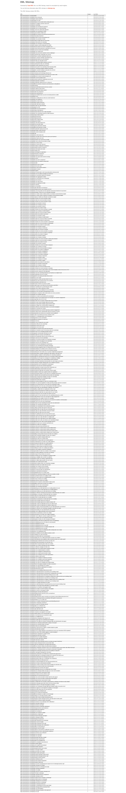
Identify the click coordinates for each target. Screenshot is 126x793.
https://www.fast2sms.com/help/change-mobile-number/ (31, 114)
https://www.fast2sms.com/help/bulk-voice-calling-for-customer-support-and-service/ (38, 515)
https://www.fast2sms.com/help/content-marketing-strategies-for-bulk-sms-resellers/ (37, 435)
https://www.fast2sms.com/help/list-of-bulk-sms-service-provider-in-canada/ (36, 209)
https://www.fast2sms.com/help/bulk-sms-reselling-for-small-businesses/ (35, 551)
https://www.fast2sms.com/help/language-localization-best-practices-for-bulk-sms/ (37, 540)
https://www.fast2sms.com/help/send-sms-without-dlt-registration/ (34, 692)
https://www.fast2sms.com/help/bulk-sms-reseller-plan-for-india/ (33, 461)
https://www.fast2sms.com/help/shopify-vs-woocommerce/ (32, 726)
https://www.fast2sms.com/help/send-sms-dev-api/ (30, 165)
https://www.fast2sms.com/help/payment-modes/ (30, 121)
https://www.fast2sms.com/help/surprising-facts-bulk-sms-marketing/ (34, 63)
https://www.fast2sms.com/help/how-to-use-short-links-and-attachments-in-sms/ (37, 291)
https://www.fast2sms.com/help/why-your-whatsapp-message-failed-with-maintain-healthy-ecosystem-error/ (42, 686)
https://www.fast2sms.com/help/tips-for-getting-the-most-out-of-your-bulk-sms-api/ (37, 413)
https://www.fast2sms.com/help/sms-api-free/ (29, 184)
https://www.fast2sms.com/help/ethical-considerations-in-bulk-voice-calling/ (36, 512)
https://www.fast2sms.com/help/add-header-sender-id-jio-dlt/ (32, 130)
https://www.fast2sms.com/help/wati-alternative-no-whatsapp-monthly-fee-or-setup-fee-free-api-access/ (42, 655)
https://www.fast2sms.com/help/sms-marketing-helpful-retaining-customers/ (36, 62)
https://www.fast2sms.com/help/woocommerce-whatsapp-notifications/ (35, 706)
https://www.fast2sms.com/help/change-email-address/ (31, 110)
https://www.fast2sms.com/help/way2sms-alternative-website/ (33, 125)
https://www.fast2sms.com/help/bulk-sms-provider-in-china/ (32, 215)
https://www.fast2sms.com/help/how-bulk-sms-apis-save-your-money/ (35, 412)
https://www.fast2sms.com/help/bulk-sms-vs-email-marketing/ (33, 28)
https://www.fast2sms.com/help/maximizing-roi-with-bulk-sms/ (33, 282)
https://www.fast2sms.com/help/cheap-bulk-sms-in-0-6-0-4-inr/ (33, 299)
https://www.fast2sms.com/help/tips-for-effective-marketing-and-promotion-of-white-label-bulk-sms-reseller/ (42, 492)
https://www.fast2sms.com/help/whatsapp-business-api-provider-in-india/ (35, 680)
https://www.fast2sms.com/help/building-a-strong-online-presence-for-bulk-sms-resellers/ (38, 433)
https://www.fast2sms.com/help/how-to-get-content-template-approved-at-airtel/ (36, 302)
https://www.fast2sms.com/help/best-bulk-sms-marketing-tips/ (33, 625)
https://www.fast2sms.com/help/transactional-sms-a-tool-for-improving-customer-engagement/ (40, 309)
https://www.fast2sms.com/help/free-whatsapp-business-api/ (33, 607)
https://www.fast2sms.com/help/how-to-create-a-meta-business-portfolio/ (35, 663)
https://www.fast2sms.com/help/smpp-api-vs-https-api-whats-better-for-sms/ (36, 279)
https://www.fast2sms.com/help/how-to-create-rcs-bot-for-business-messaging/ (36, 588)
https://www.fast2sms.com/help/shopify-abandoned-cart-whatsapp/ (34, 720)
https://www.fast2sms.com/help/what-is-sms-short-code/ (32, 327)
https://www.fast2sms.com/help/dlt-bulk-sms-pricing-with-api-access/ (34, 675)
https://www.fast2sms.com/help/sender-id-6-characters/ (32, 91)
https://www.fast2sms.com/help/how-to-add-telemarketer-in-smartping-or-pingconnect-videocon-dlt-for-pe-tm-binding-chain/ (46, 576)
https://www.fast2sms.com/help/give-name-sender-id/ (31, 18)
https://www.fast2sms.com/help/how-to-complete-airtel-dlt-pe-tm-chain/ (35, 582)
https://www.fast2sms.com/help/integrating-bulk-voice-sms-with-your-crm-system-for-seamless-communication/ (43, 399)
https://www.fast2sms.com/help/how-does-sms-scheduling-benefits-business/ (36, 331)
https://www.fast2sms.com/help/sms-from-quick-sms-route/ (32, 148)
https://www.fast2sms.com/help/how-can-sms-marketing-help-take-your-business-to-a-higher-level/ (41, 272)
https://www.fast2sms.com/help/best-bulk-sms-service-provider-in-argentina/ (36, 232)
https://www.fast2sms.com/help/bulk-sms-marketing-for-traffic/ (33, 31)
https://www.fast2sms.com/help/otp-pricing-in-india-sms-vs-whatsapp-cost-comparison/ (38, 658)
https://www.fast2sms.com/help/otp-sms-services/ (30, 179)
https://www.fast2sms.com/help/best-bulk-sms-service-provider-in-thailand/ (36, 240)
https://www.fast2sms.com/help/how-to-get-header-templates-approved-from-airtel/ (37, 303)
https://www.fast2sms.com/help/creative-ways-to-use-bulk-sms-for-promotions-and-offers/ (39, 285)
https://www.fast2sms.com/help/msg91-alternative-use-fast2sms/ (33, 187)
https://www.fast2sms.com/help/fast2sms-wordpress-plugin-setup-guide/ (35, 700)
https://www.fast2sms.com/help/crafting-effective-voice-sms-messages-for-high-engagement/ (39, 396)
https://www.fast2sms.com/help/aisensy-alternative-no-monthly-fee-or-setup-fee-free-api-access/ (40, 653)
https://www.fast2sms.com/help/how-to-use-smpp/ (30, 277)
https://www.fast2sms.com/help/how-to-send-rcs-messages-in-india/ (34, 590)
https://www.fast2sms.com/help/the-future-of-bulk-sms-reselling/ (33, 478)
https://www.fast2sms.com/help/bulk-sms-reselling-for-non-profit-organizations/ (36, 554)
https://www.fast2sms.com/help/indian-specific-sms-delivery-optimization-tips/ (36, 458)
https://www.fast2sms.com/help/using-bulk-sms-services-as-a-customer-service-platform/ (39, 313)
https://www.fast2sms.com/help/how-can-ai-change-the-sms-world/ (34, 322)
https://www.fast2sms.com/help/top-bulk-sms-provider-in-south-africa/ (34, 261)
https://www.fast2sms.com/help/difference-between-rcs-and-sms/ (34, 319)
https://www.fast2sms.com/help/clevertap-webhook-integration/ (33, 760)
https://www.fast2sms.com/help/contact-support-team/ (31, 119)
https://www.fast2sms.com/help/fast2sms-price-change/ (32, 164)
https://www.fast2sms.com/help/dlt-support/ (29, 170)
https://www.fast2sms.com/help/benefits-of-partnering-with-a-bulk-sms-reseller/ (36, 543)
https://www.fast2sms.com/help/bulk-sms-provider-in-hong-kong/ (33, 263)
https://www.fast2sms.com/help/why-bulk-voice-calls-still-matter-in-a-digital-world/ (37, 416)
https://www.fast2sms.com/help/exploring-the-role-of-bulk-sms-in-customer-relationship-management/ (41, 351)
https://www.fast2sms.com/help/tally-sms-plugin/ (30, 769)
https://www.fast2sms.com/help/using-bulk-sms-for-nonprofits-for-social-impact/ (36, 364)
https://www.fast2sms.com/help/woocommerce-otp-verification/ (33, 732)
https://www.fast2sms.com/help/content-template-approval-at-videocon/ (35, 500)
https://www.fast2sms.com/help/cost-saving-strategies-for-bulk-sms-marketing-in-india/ (38, 381)
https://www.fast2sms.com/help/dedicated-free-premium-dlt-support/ (34, 667)
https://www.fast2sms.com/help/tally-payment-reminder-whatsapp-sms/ (35, 771)
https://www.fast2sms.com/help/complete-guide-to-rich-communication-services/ (37, 613)
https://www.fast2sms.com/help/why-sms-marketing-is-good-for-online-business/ (37, 113)
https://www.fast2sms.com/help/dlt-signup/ (29, 85)
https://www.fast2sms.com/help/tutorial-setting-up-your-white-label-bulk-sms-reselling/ (38, 491)
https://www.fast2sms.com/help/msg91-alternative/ (30, 594)
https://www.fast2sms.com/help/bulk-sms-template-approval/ (33, 294)
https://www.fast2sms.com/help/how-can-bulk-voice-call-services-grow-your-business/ (38, 136)
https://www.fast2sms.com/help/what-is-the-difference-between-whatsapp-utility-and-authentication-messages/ (43, 621)
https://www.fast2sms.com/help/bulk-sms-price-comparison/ (32, 159)
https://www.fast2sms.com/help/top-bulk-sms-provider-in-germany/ (34, 213)
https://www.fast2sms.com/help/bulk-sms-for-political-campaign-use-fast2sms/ (36, 173)
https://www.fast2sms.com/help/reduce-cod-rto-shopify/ (31, 721)
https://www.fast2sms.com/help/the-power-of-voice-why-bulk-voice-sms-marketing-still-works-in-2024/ (41, 395)
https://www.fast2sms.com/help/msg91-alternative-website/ (32, 104)
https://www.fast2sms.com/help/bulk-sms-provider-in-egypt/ (32, 260)
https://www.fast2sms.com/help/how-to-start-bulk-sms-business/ (33, 471)
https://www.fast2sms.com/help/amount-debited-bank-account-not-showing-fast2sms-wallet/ (39, 94)
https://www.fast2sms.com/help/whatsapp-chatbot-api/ (31, 762)
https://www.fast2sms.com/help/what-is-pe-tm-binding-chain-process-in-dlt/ (36, 570)
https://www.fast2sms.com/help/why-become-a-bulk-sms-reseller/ (34, 480)
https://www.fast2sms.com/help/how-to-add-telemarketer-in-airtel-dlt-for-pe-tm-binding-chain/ (39, 580)
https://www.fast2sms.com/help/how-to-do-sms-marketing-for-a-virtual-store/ (36, 344)
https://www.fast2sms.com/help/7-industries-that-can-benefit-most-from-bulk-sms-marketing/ (39, 375)
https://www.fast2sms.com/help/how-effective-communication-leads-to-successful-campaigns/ (39, 306)
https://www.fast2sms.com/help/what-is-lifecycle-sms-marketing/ (33, 323)
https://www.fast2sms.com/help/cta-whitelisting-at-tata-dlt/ (32, 523)
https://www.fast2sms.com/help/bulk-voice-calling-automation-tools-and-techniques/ (37, 511)
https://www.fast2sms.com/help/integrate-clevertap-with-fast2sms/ (34, 591)
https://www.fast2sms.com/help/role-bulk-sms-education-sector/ (33, 60)
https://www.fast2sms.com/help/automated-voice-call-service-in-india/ (34, 139)
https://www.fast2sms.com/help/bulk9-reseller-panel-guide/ (32, 752)
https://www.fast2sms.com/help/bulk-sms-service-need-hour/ (33, 71)
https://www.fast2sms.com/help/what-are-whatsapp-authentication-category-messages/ (38, 622)
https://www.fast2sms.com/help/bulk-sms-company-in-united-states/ (34, 217)
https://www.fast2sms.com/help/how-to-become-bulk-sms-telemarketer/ (35, 469)
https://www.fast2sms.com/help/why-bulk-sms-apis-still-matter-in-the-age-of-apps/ (37, 410)
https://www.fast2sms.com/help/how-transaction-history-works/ (33, 90)
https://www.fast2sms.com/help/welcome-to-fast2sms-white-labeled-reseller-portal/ (37, 481)
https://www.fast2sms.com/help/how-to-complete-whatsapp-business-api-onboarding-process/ (40, 601)
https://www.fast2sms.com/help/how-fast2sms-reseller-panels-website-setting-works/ (38, 429)
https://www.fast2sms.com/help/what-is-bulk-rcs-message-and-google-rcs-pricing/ (37, 684)
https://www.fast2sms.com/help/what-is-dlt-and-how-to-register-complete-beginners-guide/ (39, 627)
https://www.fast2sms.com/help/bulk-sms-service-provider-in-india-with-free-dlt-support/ (38, 678)
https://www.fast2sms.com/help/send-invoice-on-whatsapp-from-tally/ (34, 766)
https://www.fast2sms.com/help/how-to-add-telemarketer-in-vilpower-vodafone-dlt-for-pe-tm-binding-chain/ (42, 579)
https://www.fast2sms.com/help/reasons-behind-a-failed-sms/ (33, 32)
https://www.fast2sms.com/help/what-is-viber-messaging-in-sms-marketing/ (36, 340)
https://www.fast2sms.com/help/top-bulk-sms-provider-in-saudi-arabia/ (35, 224)
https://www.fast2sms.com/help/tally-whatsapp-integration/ (32, 768)
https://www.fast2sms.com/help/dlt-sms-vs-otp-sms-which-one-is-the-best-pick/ (37, 666)
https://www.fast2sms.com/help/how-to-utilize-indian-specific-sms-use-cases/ (36, 460)
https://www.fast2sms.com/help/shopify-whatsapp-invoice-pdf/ (33, 723)
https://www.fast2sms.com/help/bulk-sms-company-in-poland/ (33, 237)
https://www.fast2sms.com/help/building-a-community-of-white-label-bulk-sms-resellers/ (38, 494)
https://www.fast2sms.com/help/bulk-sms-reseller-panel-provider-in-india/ (35, 553)
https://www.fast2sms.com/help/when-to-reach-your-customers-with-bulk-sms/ (36, 423)
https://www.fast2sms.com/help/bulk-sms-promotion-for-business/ (34, 26)
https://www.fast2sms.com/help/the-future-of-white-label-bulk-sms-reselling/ (36, 497)
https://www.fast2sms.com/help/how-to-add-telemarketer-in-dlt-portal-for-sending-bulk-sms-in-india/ (41, 573)
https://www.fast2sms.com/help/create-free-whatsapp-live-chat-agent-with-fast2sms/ (38, 644)
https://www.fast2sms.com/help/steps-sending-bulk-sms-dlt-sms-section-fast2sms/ (37, 97)
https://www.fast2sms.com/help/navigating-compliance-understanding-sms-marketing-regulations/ (40, 354)
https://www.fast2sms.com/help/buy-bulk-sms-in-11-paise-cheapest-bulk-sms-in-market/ (38, 300)
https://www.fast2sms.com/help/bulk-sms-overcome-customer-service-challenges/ (37, 52)
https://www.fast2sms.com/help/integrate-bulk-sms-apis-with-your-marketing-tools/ (37, 409)
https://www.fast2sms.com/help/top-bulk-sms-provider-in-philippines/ (34, 249)
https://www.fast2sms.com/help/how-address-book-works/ (32, 88)
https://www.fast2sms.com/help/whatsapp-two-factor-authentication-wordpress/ (36, 731)
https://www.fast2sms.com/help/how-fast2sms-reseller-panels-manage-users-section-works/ (39, 432)
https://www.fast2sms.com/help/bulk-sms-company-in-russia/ (33, 204)
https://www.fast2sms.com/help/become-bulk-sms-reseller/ (32, 751)
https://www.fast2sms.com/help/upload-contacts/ (30, 169)
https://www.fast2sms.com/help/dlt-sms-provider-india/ (31, 124)
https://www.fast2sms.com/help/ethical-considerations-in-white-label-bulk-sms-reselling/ (38, 498)
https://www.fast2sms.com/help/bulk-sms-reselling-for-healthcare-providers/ (36, 557)
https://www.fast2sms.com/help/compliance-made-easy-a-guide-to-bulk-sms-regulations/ (38, 371)
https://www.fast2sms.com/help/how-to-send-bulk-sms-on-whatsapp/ (34, 178)
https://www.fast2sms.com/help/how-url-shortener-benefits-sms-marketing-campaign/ (38, 339)
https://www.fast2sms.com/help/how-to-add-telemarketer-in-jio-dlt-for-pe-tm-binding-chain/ (39, 577)
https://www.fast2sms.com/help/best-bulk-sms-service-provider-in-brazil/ (35, 200)
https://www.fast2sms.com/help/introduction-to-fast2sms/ (32, 153)
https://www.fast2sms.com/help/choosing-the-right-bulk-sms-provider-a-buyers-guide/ (38, 370)
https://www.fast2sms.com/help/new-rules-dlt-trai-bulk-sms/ (32, 122)
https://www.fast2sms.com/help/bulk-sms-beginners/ (31, 99)
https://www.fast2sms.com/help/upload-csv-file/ (30, 107)
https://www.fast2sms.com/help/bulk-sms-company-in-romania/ (33, 258)
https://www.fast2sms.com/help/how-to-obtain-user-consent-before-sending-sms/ (37, 305)
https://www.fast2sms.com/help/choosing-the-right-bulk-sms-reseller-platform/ (36, 443)
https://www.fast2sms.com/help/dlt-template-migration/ (31, 746)
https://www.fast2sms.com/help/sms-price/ (29, 158)
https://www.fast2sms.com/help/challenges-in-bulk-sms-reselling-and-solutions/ (36, 447)
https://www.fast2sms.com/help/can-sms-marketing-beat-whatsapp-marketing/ (36, 345)
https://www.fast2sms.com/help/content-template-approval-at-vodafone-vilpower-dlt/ (37, 501)
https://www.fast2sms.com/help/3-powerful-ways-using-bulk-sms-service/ (35, 54)
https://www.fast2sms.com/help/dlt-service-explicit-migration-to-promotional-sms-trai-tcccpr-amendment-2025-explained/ (45, 630)
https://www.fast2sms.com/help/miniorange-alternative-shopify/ (33, 737)
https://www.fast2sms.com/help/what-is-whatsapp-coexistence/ (33, 602)
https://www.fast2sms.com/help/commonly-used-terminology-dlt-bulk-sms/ (35, 73)
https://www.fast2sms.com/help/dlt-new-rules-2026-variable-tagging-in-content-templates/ (38, 632)
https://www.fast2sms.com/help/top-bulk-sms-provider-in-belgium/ (34, 234)
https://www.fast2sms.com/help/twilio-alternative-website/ (32, 639)
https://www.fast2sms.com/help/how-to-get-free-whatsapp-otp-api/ (34, 604)
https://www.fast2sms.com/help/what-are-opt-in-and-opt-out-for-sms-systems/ (36, 280)
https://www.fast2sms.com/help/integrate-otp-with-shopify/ (32, 728)
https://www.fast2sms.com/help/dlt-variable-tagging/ (31, 743)
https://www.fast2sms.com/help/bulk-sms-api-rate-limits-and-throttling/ (34, 560)
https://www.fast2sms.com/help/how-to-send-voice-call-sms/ (33, 144)
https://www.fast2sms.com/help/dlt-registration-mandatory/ (32, 80)
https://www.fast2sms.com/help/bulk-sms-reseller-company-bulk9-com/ (35, 436)
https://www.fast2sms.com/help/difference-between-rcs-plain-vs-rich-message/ (36, 693)
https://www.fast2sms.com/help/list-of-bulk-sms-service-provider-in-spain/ (35, 201)
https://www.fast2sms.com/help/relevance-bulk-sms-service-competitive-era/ (36, 46)
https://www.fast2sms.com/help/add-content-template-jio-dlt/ (32, 131)
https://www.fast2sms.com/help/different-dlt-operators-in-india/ (33, 127)
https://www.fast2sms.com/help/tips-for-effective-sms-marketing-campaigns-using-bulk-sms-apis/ (40, 508)
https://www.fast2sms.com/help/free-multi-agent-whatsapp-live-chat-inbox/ (35, 652)
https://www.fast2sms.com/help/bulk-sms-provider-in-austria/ (33, 243)
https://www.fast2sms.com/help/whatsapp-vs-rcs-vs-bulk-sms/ (33, 599)
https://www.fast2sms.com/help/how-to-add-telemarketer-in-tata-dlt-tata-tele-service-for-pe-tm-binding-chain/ (42, 584)
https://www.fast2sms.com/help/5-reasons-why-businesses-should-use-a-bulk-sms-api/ (38, 390)
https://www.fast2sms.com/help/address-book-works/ (31, 100)
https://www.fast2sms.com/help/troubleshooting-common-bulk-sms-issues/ (35, 368)
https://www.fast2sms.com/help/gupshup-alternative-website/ (33, 635)
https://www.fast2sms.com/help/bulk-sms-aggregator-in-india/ (33, 176)
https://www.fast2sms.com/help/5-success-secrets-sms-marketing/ (34, 49)
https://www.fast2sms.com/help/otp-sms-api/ (29, 791)
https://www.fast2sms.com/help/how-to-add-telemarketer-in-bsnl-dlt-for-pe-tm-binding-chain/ (39, 571)
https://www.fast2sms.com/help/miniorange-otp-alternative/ (32, 738)
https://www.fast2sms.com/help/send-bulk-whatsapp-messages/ (33, 715)
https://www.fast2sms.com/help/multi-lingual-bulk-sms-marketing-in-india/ (35, 378)
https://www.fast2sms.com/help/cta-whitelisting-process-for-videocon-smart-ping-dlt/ (37, 522)
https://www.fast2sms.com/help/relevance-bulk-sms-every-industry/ (34, 59)
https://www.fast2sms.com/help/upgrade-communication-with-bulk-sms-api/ (36, 333)
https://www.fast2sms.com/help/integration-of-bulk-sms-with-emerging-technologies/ (37, 519)
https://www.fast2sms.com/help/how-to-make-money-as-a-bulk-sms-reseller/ (36, 446)
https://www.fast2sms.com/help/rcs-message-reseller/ (31, 749)
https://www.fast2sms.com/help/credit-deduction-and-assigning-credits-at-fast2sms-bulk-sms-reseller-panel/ (42, 539)
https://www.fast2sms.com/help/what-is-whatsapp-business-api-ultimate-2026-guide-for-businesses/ (41, 597)
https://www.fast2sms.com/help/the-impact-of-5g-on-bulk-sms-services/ (35, 453)
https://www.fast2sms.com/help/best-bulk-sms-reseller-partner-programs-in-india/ (37, 548)
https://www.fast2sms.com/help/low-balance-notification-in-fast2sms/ (34, 145)
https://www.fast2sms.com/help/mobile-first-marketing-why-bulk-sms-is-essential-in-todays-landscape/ (41, 356)
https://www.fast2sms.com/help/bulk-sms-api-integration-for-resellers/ (34, 565)
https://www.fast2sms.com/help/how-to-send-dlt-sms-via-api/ (33, 308)
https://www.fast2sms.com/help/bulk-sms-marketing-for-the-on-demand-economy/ (37, 405)
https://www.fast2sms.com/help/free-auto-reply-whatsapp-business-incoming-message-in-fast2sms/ (41, 641)
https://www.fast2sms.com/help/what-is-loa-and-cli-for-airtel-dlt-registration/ (36, 365)
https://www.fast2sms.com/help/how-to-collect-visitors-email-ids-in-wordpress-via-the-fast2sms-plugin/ (41, 195)
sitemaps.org (51, 8)
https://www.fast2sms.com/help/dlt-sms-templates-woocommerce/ (34, 742)
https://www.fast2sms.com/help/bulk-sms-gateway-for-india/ (32, 182)
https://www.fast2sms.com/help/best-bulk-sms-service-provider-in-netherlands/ (36, 223)
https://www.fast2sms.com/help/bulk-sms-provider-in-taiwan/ (33, 235)
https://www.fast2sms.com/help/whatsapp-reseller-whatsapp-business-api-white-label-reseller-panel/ (41, 698)
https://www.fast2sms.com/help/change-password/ (30, 117)
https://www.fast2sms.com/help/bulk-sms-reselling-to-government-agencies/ (36, 559)
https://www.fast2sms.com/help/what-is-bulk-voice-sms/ (32, 138)
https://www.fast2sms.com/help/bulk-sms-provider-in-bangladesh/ (34, 251)
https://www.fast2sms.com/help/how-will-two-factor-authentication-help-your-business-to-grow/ (40, 311)
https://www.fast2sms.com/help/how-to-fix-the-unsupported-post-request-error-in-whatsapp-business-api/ (42, 763)
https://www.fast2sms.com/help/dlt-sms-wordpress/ (31, 711)
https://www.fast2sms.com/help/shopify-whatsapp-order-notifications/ (34, 724)
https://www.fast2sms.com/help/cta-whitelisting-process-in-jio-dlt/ (33, 528)
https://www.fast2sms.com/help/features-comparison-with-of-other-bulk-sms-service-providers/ (40, 292)
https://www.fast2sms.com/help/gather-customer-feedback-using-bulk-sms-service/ (37, 69)
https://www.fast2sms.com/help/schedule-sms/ (30, 150)
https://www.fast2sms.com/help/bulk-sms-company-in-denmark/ (33, 255)
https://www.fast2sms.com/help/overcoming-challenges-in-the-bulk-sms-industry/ (37, 452)
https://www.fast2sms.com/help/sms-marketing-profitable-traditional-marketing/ (36, 68)
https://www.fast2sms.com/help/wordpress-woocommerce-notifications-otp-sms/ (37, 729)
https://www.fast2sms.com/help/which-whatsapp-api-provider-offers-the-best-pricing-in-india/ (39, 683)
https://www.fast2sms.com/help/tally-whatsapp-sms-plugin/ (32, 765)
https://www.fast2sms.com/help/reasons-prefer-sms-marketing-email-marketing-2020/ (38, 66)
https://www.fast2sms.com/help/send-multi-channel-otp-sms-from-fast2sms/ (36, 689)
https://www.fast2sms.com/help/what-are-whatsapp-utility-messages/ (34, 624)
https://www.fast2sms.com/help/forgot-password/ (30, 116)
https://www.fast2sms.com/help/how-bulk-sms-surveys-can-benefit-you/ (35, 334)
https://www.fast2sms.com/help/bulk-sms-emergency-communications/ (35, 43)
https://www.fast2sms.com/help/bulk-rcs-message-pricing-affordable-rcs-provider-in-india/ (39, 585)
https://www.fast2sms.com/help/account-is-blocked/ (31, 17)
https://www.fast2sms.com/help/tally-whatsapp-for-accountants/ (33, 780)
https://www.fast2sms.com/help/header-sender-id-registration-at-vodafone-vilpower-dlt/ (38, 505)
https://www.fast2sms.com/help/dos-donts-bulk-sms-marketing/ (33, 42)
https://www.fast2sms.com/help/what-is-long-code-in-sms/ (32, 325)
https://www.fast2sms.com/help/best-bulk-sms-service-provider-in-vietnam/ (36, 248)
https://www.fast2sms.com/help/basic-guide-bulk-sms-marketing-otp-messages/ (37, 619)
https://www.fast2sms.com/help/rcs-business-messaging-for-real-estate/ (35, 611)
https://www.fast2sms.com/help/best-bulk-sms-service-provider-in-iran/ (35, 266)
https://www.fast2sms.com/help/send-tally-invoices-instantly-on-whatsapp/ (35, 777)
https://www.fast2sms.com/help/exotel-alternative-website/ (32, 628)
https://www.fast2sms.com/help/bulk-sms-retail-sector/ (31, 51)
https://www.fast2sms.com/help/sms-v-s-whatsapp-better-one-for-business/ (36, 316)
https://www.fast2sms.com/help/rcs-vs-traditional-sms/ (31, 616)
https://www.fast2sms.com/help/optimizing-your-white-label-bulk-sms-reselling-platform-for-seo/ (40, 488)
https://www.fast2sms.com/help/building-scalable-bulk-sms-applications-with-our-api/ (37, 388)
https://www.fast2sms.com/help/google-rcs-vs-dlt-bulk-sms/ (32, 605)
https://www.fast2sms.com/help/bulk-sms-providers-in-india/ (32, 38)
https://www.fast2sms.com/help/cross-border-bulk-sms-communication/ (35, 536)
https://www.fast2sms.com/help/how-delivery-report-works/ (32, 556)
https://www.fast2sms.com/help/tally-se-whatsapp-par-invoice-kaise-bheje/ (35, 785)
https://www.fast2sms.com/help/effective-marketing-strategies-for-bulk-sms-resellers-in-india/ (39, 474)
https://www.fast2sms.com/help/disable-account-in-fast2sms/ (33, 108)
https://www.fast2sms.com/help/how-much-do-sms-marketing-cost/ (34, 342)
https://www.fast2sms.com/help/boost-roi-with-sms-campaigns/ (33, 424)
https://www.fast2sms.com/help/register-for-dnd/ (30, 20)
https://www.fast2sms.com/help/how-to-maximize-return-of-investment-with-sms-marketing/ (39, 330)
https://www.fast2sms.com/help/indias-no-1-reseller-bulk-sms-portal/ (34, 467)
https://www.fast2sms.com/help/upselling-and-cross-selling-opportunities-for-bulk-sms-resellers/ (40, 537)
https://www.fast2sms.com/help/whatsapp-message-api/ (32, 718)
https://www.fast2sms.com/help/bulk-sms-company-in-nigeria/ (33, 265)
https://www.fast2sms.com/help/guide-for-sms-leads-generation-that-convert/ (36, 275)
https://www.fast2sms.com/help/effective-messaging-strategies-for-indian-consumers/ (38, 563)
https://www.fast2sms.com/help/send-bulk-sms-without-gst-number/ (34, 610)
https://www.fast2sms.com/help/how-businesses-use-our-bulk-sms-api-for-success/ (37, 393)
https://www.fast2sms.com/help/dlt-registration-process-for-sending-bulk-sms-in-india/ (38, 669)
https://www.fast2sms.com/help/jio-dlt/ (28, 133)
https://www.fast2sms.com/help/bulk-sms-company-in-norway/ (33, 246)
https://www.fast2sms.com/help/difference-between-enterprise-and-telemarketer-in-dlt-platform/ (40, 83)
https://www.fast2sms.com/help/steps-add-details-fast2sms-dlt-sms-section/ (36, 86)
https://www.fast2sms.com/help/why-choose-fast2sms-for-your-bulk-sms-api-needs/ (38, 415)
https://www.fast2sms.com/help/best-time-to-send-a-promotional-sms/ (34, 37)
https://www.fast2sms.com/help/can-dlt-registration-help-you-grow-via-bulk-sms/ (37, 336)
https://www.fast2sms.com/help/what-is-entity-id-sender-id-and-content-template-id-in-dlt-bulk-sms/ (40, 664)
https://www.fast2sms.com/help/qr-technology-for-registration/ (33, 152)
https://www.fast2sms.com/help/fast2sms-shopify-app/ (31, 714)
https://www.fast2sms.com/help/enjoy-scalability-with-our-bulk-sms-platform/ (36, 457)
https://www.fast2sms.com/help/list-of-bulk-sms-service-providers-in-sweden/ (36, 230)
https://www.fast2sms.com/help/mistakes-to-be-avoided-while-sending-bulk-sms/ (37, 21)
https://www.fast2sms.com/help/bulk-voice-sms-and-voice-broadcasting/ (35, 401)
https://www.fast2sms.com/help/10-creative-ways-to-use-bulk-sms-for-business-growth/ (38, 350)
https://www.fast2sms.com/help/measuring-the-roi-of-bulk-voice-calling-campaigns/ (37, 514)
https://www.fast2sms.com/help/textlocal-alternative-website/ (32, 379)
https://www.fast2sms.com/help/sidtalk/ (28, 15)
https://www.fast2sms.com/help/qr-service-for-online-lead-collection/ (34, 29)
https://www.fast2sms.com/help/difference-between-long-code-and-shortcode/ (36, 328)
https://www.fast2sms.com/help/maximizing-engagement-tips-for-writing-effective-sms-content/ (40, 347)
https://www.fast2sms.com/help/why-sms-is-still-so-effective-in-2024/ (34, 288)
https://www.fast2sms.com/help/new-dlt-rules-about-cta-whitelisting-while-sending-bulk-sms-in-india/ (41, 529)
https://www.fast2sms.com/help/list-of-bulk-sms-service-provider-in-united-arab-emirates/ (39, 238)
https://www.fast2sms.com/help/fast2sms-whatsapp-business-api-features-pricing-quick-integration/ (41, 649)
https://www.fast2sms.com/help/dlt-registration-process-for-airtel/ (33, 274)
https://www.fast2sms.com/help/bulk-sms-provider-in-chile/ (32, 257)
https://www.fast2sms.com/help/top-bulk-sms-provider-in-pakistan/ (34, 254)
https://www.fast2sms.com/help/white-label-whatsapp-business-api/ (34, 755)
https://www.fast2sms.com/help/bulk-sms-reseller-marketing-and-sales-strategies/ (37, 545)
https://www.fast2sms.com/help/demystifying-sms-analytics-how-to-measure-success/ (38, 348)
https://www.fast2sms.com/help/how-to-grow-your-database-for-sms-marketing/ (37, 289)
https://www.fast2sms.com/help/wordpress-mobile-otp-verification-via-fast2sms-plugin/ (38, 196)
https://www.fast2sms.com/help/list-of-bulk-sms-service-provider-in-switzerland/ (37, 221)
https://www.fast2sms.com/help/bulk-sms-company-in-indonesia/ (33, 227)
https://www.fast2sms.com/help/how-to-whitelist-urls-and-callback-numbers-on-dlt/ (37, 532)
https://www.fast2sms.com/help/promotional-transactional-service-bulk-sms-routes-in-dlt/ (38, 74)
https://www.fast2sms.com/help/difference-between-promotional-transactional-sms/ (37, 34)
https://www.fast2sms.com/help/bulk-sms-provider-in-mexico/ (33, 203)
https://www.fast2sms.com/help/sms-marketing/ (30, 25)
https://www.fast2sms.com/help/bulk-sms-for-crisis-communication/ (34, 484)
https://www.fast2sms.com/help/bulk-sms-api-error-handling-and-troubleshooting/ (37, 562)
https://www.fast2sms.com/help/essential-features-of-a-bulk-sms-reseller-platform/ (37, 441)
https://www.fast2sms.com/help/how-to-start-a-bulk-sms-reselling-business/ (36, 444)
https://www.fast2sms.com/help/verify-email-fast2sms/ (31, 93)
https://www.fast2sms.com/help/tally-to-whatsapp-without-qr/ (32, 783)
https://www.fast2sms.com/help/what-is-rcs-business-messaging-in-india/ (35, 587)
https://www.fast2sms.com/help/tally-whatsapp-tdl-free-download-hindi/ (35, 786)
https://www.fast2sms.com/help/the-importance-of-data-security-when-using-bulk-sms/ (38, 367)
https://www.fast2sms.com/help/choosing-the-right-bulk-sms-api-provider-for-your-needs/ (39, 392)
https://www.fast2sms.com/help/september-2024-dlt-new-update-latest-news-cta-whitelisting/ (39, 520)
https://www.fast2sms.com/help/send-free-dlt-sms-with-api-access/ (34, 659)
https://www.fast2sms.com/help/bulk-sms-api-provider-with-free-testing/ (35, 156)
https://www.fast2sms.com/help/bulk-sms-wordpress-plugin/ (32, 712)
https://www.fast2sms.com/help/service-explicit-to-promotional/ (33, 745)
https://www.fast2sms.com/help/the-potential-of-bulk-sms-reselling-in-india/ (35, 475)
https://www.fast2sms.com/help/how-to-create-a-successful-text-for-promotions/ (37, 296)
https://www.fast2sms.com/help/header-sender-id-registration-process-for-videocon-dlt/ (38, 503)
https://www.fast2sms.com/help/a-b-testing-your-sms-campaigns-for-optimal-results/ (37, 455)
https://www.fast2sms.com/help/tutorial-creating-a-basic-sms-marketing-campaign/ (37, 463)
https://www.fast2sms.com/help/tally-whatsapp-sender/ (31, 776)
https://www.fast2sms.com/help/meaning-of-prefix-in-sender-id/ (33, 147)
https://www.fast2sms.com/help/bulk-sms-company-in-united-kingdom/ (35, 210)
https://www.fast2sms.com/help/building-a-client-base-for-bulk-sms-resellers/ (36, 483)
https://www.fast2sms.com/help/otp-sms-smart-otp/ (31, 734)
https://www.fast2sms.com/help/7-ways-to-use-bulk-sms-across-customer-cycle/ (37, 314)
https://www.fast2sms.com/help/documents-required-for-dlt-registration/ (35, 271)
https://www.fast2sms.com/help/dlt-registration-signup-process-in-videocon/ (36, 82)
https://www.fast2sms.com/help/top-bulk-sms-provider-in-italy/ (33, 207)
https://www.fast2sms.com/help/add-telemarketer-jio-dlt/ (31, 568)
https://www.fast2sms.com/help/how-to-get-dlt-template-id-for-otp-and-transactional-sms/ (38, 661)
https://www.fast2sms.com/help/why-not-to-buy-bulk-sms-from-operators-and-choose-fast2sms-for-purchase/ (43, 190)
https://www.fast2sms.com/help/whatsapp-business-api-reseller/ (33, 748)
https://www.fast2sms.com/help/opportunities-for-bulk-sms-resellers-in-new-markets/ (38, 450)
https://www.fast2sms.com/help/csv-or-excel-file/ (30, 186)
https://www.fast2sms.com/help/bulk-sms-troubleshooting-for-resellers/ (35, 549)
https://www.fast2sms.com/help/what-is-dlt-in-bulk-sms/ (31, 134)
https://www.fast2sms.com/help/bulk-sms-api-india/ (30, 735)
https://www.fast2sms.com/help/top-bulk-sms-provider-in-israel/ (33, 241)
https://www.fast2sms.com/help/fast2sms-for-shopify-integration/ (33, 636)
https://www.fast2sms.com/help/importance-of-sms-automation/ (33, 317)
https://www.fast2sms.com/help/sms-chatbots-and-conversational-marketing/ (36, 517)
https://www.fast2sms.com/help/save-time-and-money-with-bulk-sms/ (34, 426)
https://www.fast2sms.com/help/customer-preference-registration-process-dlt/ (36, 79)
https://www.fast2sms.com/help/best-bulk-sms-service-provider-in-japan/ (35, 212)
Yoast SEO (30, 5)
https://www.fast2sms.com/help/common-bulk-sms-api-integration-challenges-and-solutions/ (39, 387)
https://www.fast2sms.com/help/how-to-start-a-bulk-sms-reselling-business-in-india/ (37, 477)
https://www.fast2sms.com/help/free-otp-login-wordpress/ (32, 703)
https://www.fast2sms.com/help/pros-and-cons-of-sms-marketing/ (34, 337)
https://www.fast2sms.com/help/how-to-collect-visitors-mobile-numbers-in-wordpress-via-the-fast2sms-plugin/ (43, 193)
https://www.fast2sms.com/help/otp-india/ (28, 162)
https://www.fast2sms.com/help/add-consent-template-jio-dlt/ (32, 77)
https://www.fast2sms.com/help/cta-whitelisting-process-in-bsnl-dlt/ (34, 525)
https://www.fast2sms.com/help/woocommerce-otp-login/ (32, 704)
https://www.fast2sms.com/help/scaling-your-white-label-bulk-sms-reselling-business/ (38, 495)
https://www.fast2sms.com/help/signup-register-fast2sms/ (32, 102)
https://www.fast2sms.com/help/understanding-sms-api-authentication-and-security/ (37, 509)
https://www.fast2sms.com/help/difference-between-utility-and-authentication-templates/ (38, 645)
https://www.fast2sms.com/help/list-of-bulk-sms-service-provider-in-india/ (35, 198)
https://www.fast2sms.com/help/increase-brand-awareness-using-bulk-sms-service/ (37, 48)
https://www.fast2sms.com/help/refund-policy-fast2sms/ (31, 35)
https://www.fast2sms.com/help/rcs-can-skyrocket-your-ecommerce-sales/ (36, 615)
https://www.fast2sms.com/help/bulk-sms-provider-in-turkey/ (33, 226)
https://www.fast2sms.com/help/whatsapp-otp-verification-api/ (33, 690)
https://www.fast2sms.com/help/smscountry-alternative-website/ (33, 638)
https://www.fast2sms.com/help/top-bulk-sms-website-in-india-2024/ (34, 161)
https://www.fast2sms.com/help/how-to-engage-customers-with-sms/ (34, 23)
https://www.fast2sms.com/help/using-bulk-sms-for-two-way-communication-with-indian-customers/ (41, 385)
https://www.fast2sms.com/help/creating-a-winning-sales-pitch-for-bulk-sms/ (36, 407)
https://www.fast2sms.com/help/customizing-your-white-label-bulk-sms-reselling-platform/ (38, 489)
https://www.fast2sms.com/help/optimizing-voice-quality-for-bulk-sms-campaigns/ (37, 398)
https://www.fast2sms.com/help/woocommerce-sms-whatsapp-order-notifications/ (37, 701)
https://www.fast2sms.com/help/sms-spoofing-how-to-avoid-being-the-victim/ (36, 286)
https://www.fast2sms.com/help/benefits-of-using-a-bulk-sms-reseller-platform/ (36, 440)
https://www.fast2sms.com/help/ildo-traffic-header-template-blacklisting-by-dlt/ (36, 697)
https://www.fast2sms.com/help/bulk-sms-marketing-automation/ (33, 486)
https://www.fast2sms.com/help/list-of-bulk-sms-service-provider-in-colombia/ (36, 268)
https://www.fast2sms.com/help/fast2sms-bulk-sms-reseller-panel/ (34, 438)
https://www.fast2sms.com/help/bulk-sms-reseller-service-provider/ (34, 466)
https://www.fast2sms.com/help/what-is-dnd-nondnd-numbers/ (33, 167)
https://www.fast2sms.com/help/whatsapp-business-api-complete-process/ (35, 189)
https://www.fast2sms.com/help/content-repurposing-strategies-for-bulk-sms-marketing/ (38, 376)
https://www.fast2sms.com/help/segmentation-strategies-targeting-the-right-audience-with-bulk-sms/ (41, 353)
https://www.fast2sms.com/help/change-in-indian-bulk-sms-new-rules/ (34, 40)
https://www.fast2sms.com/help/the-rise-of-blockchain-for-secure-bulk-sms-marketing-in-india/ (40, 384)
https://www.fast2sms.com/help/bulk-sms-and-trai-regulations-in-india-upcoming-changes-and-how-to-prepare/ (43, 382)
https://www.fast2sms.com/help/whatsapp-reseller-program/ (32, 757)
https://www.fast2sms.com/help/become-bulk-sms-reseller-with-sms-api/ (35, 464)
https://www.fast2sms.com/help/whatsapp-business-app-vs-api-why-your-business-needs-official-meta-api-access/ (44, 596)
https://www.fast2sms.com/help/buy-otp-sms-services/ (31, 155)
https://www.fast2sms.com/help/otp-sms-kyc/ (29, 320)
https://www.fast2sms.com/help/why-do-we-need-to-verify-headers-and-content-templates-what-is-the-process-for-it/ (44, 269)
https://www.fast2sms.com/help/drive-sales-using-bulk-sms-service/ (34, 65)
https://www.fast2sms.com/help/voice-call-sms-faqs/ (31, 142)
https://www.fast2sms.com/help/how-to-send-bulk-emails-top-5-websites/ (35, 175)
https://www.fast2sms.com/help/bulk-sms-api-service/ (31, 181)
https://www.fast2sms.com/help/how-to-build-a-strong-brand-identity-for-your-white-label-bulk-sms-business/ (42, 506)
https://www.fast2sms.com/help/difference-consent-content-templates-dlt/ (35, 76)
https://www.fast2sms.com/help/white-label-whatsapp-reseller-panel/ (34, 754)
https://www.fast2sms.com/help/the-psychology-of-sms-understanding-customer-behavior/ (39, 359)
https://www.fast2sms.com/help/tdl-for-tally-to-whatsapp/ (32, 772)
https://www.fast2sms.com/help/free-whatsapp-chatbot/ (31, 717)
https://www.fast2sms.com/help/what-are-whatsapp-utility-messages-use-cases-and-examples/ (40, 670)
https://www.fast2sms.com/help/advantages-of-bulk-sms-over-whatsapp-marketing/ (37, 192)
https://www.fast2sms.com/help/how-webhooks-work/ (31, 759)
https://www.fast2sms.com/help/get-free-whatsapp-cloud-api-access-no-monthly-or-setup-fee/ (39, 650)
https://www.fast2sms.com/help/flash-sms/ (29, 96)
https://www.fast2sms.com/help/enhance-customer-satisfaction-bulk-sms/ (35, 56)
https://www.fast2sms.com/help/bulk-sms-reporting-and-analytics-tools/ (35, 404)
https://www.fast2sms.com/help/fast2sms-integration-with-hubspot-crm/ (35, 618)
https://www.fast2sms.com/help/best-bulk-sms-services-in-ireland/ (34, 229)
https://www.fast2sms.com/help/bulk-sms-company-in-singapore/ (33, 252)
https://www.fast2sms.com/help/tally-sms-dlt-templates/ (31, 788)
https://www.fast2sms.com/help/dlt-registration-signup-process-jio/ (34, 128)
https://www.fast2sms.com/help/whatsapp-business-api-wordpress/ (34, 707)
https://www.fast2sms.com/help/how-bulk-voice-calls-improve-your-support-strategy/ (38, 418)
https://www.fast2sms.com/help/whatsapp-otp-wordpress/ (32, 709)
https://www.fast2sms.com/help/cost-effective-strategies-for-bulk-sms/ (35, 546)
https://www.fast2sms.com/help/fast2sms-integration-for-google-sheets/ (35, 633)
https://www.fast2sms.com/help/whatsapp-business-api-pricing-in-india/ (35, 672)
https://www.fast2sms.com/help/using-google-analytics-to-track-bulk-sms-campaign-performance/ (40, 373)
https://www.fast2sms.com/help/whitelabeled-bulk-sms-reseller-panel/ (34, 472)
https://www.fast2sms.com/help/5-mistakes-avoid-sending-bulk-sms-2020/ (35, 45)
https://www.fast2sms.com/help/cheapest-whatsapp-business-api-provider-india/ (37, 642)
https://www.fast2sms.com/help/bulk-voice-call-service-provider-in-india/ (35, 141)
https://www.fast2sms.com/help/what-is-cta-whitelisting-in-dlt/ (33, 531)
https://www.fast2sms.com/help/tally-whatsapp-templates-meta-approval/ (35, 790)
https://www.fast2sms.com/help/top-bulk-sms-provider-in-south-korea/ (35, 220)
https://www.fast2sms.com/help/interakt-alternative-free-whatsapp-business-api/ (37, 656)
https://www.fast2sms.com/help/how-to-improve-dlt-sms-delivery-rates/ (35, 673)
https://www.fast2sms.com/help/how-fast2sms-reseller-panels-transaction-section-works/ (39, 430)
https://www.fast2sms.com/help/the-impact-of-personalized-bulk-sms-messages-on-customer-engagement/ (42, 297)
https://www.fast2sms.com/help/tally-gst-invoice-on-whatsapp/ (33, 782)
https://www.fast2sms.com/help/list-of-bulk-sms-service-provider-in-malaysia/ (36, 244)
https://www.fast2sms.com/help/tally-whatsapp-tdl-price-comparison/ (34, 774)
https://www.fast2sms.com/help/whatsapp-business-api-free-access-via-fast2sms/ (37, 593)
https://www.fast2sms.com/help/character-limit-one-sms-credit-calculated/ (35, 111)
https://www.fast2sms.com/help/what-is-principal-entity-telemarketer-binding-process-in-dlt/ (39, 574)
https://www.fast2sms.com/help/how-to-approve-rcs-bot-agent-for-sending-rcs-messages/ (39, 687)
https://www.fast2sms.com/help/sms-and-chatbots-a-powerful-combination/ (36, 449)
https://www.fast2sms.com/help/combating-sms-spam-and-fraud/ (33, 534)
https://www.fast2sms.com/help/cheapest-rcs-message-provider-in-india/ (35, 695)
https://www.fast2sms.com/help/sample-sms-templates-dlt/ (32, 740)
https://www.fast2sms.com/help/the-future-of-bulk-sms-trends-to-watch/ (35, 283)
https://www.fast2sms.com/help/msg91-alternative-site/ (31, 608)
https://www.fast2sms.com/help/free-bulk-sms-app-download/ (33, 105)
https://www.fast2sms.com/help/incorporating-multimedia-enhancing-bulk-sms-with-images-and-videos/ (41, 361)
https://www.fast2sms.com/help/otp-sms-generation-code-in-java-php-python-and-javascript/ (39, 172)
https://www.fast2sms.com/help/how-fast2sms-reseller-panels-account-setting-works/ (38, 427)
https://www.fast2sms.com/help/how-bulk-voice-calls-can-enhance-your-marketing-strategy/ (39, 419)
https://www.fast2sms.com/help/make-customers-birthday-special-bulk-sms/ (36, 57)
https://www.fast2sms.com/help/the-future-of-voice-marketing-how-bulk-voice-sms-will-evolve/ (39, 402)
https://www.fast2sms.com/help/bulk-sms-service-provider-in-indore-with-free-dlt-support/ (39, 676)
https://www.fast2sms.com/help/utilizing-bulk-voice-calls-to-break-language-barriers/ (37, 421)
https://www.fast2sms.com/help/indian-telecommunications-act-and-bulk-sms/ (36, 542)
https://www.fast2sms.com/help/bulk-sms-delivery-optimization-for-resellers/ (36, 567)
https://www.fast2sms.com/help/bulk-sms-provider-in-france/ (33, 206)
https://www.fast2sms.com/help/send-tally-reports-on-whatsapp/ (33, 779)
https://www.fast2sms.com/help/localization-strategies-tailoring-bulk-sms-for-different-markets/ (39, 362)
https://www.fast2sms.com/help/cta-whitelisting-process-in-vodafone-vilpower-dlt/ (37, 526)
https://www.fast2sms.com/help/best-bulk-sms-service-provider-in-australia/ (36, 218)
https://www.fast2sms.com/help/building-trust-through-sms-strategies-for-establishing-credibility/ (40, 357)
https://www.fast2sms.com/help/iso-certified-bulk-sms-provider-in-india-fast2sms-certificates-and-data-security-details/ (45, 681)
